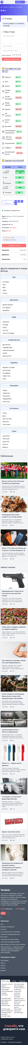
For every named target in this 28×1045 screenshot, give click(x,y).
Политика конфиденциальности (10, 934)
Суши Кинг (6, 436)
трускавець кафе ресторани (6, 1013)
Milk (4, 287)
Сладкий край (7, 347)
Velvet (5, 327)
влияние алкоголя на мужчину (19, 988)
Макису (5, 447)
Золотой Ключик (8, 350)
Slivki (4, 379)
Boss (4, 285)
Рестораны (12, 227)
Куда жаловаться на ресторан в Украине (13, 944)
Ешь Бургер (6, 307)
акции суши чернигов (17, 1002)
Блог (2, 924)
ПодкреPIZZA (7, 399)
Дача (4, 416)
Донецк (8, 231)
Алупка (3, 963)
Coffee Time (6, 376)
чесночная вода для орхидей (7, 992)
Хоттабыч (6, 282)
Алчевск (3, 968)
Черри (5, 390)
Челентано (6, 393)
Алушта (3, 965)
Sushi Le (5, 444)
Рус (3, 913)
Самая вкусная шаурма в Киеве (10, 942)
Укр (8, 913)
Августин (6, 422)
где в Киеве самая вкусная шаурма (19, 985)
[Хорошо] (19, 55)
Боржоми (6, 322)
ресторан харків (5, 1016)
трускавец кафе (18, 1012)
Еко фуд (5, 325)
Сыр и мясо (6, 424)
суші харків (4, 995)
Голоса (5, 293)
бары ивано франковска (4, 1002)
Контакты (3, 929)
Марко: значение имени (11, 832)
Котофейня (6, 373)
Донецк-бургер (8, 305)
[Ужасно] (13, 55)
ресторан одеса (5, 1009)
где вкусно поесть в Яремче (7, 985)
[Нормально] (17, 55)
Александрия (4, 960)
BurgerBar (6, 310)
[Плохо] (15, 55)
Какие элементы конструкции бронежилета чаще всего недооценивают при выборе (13, 696)
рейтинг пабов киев (7, 1010)
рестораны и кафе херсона (19, 1006)
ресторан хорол (5, 1005)
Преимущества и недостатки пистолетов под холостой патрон (12, 593)
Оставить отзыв (14, 245)
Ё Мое (5, 413)
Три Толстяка (7, 419)
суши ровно (17, 1010)
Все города (4, 937)
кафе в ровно (18, 1009)
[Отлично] (21, 55)
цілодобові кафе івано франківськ (6, 999)
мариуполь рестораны (17, 995)
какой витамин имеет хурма (5, 988)
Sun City (5, 330)
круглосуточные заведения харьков (19, 999)
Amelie (5, 353)
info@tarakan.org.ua (7, 1039)
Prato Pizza (6, 402)
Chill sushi (6, 439)
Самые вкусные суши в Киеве (9, 939)
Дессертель (6, 345)
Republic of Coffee (9, 367)
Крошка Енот (7, 356)
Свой (4, 290)
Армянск (3, 970)
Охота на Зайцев (8, 333)
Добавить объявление (7, 927)
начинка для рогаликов (17, 992)
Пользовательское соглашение (10, 932)
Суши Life (6, 441)
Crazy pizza (6, 396)
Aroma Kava (6, 370)
